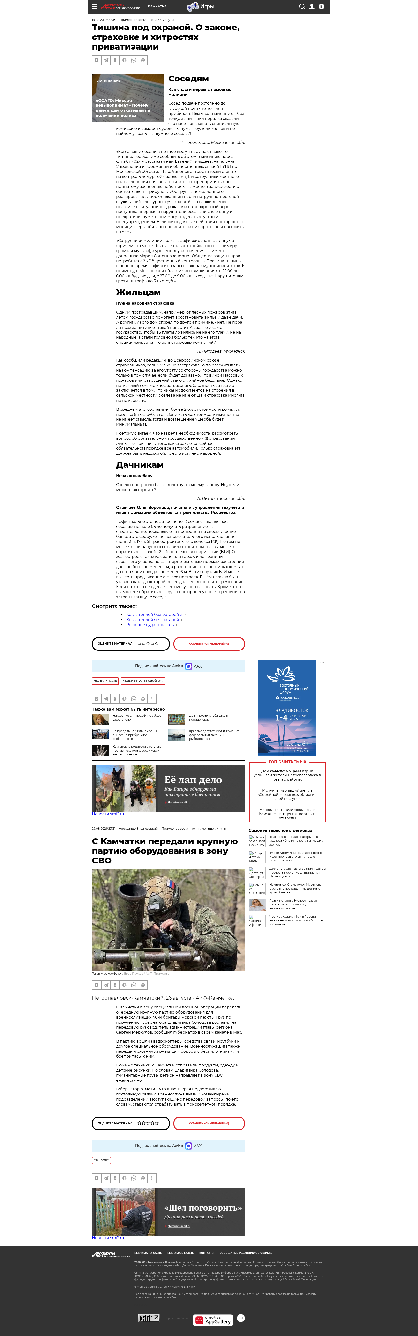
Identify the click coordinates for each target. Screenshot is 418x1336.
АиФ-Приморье (157, 973)
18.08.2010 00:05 (104, 20)
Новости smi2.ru (108, 814)
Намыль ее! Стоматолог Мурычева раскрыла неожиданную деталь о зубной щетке (295, 888)
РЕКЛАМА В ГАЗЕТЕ (180, 1253)
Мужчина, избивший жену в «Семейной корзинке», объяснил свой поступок (287, 794)
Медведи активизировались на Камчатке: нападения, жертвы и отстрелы (287, 814)
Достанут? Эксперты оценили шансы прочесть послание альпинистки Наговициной (297, 872)
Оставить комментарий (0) (209, 643)
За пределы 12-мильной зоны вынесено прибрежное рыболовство (135, 735)
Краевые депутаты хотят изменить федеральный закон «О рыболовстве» (214, 735)
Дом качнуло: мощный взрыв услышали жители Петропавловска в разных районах (287, 775)
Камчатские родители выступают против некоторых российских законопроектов (138, 750)
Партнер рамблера (176, 1318)
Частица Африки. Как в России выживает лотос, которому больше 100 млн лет (296, 920)
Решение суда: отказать (150, 624)
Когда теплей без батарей (152, 619)
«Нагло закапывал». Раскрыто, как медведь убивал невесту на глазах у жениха (296, 840)
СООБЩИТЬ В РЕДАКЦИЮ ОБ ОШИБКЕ (246, 1253)
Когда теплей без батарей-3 (154, 614)
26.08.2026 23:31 (103, 828)
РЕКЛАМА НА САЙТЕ (148, 1253)
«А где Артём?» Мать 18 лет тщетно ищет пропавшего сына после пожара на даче (295, 856)
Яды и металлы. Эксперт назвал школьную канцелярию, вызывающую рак (293, 904)
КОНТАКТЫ (206, 1253)
